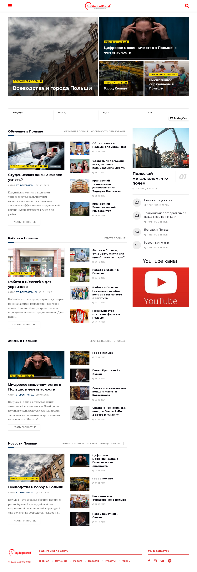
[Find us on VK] (162, 561)
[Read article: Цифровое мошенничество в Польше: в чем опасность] (36, 365)
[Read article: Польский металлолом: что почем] (161, 148)
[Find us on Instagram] (155, 561)
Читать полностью (26, 222)
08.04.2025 (111, 95)
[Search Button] (187, 6)
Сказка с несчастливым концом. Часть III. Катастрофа (109, 391)
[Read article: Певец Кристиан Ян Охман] (79, 375)
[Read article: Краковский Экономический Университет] (79, 209)
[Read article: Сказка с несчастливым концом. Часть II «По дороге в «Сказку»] (79, 413)
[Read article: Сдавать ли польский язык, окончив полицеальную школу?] (79, 166)
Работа (77, 560)
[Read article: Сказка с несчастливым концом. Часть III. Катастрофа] (79, 393)
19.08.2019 (99, 215)
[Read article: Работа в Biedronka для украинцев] (36, 262)
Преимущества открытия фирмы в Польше (106, 314)
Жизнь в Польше (116, 42)
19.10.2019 (99, 302)
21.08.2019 (99, 196)
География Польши (157, 229)
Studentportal (30, 95)
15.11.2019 (46, 292)
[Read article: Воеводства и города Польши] (36, 468)
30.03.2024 (99, 419)
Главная (44, 560)
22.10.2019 (99, 278)
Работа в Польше (114, 238)
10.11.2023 (43, 185)
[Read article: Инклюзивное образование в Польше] (79, 501)
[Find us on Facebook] (149, 561)
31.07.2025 (48, 95)
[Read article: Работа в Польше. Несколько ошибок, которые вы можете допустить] (79, 292)
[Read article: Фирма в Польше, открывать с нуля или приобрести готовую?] (79, 255)
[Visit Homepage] (98, 6)
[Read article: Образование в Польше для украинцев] (79, 148)
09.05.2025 (111, 59)
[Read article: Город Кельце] (79, 358)
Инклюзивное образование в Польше (161, 84)
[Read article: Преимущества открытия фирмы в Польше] (79, 316)
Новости (93, 560)
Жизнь (126, 560)
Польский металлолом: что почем (150, 178)
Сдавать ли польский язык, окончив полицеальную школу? (108, 164)
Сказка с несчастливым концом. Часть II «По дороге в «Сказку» (109, 411)
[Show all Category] (124, 443)
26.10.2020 (99, 172)
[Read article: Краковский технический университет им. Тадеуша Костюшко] (79, 186)
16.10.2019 (99, 322)
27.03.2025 (156, 95)
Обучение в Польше (163, 74)
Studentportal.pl (26, 292)
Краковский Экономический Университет (104, 207)
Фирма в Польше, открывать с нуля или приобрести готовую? (108, 254)
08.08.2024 (99, 400)
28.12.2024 (99, 378)
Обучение (61, 560)
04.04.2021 (99, 151)
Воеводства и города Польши (52, 88)
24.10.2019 (99, 262)
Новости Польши (73, 443)
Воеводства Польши (28, 81)
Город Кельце (115, 88)
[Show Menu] (10, 6)
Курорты (92, 443)
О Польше (119, 341)
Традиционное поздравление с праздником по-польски (165, 215)
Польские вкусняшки (158, 200)
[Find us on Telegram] (169, 561)
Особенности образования (108, 131)
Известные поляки (156, 242)
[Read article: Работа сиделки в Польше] (79, 275)
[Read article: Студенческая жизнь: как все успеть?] (36, 156)
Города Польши (116, 83)
